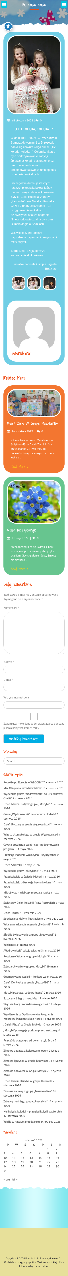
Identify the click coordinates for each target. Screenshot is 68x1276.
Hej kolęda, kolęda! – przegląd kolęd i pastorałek (32, 1111)
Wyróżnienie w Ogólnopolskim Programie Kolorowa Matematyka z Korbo (28, 1016)
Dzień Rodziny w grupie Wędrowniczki (26, 824)
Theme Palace (41, 1266)
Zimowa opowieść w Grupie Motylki (24, 1071)
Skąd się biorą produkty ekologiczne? (25, 1004)
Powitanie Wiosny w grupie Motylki (24, 956)
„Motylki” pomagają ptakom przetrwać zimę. (30, 1030)
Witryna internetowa (16, 697)
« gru (6, 1179)
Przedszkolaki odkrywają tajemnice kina (27, 882)
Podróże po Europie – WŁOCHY (22, 782)
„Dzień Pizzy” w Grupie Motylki (22, 1024)
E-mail (8, 679)
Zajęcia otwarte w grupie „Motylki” (24, 966)
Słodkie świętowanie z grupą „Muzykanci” (28, 934)
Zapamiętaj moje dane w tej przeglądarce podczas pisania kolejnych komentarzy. (33, 725)
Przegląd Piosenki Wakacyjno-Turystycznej (29, 855)
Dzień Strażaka (12, 865)
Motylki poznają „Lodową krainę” (23, 992)
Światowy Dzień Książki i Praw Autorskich (29, 902)
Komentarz (11, 607)
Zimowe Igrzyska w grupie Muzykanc (25, 1060)
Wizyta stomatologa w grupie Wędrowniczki (30, 834)
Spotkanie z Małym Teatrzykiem (23, 918)
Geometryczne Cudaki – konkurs (22, 976)
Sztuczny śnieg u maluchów (20, 998)
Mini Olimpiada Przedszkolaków (22, 788)
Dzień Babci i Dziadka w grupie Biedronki (27, 1081)
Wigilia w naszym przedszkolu (21, 1121)
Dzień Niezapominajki (21, 530)
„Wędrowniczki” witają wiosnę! (21, 950)
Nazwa (8, 662)
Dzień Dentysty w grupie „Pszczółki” (26, 982)
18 (13, 1162)
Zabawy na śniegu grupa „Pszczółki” (25, 1101)
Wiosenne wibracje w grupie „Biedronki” (27, 924)
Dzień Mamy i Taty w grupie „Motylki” (26, 804)
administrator (22, 353)
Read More (18, 467)
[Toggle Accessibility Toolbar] (8, 26)
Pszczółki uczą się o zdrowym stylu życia (28, 1040)
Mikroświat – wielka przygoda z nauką (26, 892)
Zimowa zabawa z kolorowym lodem (25, 1050)
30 (57, 1166)
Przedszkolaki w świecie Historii (22, 876)
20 (31, 1162)
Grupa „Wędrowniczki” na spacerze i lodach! (29, 814)
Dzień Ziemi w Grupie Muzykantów (32, 423)
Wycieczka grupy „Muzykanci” (21, 870)
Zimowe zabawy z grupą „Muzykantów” (27, 1091)
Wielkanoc (9, 944)
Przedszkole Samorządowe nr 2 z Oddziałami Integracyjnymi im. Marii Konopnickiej (33, 1260)
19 (22, 1162)
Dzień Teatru (11, 913)
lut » (15, 1179)
